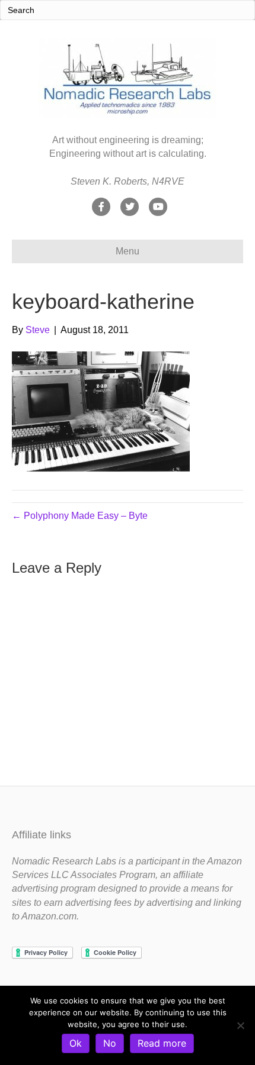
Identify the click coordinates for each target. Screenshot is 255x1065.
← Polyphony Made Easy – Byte (80, 516)
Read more (162, 1043)
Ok (75, 1043)
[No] (240, 1025)
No (109, 1043)
